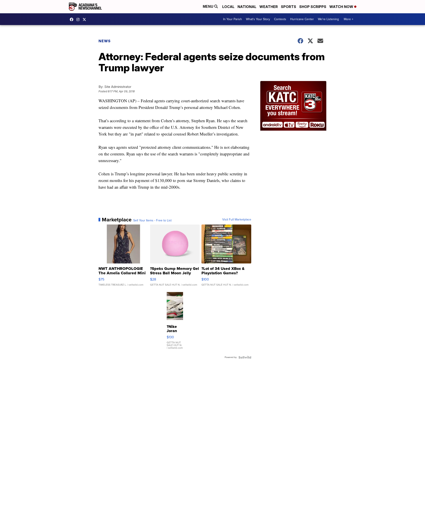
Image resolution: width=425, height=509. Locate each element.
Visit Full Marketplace (236, 219)
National (247, 6)
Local (228, 6)
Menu (208, 6)
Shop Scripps (312, 6)
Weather (268, 6)
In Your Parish (232, 19)
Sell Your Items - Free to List (152, 220)
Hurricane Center (302, 19)
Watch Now (341, 6)
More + (348, 19)
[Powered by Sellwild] (244, 357)
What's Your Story (258, 19)
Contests (280, 19)
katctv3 (72, 19)
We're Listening (328, 19)
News (105, 41)
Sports (288, 6)
